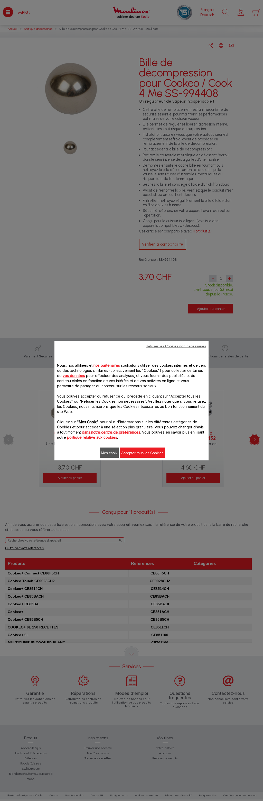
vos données (74, 375)
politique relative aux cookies (92, 437)
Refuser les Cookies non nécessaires (176, 346)
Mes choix (109, 453)
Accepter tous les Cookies (142, 453)
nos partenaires (106, 365)
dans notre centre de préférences (111, 432)
